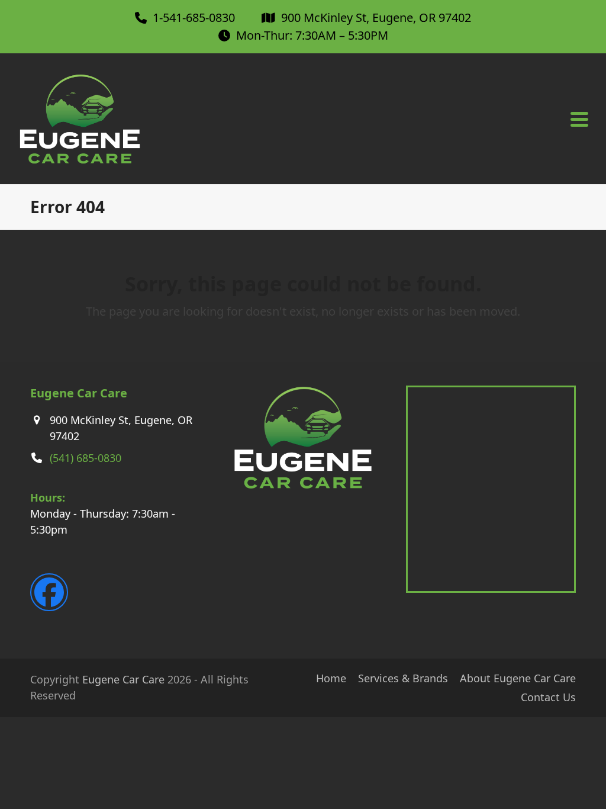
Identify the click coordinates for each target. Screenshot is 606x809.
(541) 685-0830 (85, 458)
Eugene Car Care (123, 679)
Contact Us (548, 697)
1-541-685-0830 (194, 17)
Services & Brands (403, 678)
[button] (579, 119)
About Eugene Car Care (518, 678)
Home (331, 678)
